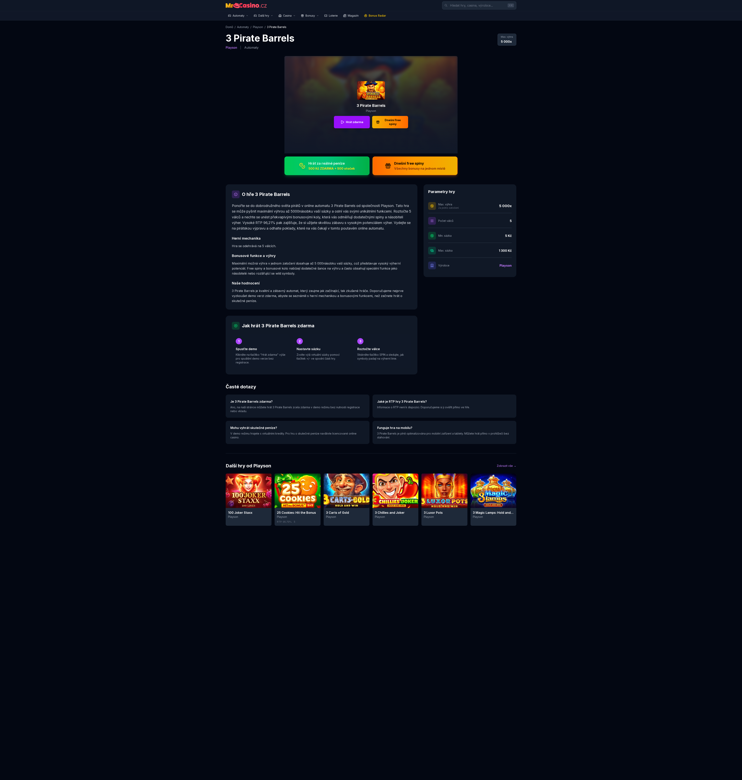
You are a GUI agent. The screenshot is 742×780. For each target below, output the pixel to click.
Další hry (263, 15)
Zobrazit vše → (506, 465)
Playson (258, 27)
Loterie (333, 15)
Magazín (353, 15)
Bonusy (310, 15)
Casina (287, 15)
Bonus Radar (377, 15)
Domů (229, 27)
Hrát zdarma (354, 122)
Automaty (238, 15)
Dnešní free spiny (393, 122)
